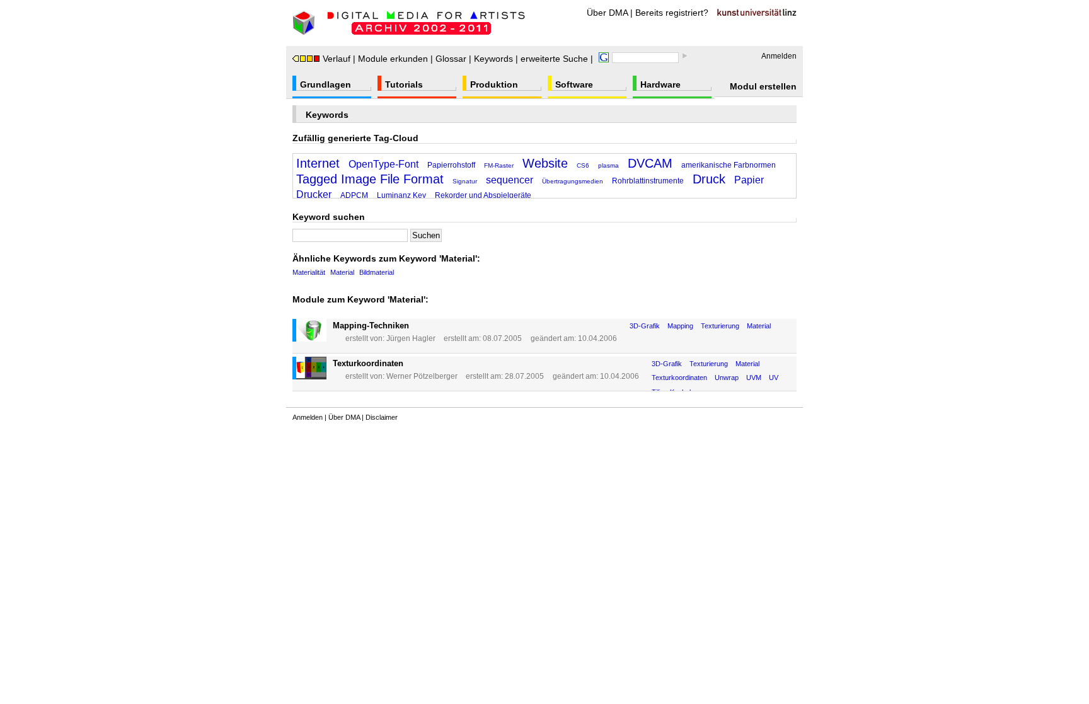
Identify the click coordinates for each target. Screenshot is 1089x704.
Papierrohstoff (451, 165)
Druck (709, 179)
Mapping (680, 326)
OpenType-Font (383, 164)
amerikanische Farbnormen (728, 165)
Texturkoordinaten (368, 363)
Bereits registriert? (671, 13)
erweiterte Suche (554, 59)
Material (342, 272)
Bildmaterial (376, 272)
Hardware (660, 84)
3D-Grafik (645, 326)
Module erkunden (393, 59)
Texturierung (720, 326)
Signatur (464, 181)
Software (574, 84)
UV (773, 377)
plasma (608, 165)
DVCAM (650, 163)
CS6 (583, 165)
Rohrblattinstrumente (648, 180)
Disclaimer (382, 417)
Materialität (308, 272)
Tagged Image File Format (370, 179)
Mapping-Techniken (371, 325)
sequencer (509, 180)
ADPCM (354, 195)
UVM (753, 377)
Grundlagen (325, 84)
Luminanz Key (401, 195)
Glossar (450, 59)
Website (545, 163)
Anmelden (779, 56)
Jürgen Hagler (410, 338)
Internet (318, 163)
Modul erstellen (763, 86)
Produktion (494, 84)
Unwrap (727, 377)
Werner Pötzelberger (422, 376)
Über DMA (607, 13)
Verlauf (336, 59)
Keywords (493, 59)
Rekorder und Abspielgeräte (483, 195)
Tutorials (404, 84)
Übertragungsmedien (572, 181)
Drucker (313, 194)
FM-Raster (499, 165)
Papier (749, 180)
